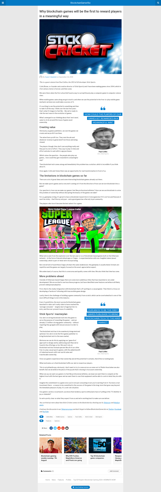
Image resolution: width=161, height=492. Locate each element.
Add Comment (114, 471)
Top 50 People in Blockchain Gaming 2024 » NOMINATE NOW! (94, 480)
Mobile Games (60, 417)
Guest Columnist (51, 77)
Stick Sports (99, 417)
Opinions (57, 421)
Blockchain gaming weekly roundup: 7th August (49, 458)
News (54, 480)
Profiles (68, 480)
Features (48, 421)
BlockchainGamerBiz (80, 3)
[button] (3, 3)
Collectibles (49, 417)
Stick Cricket (88, 417)
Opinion (70, 417)
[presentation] (118, 452)
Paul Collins (78, 417)
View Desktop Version (81, 487)
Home (47, 480)
